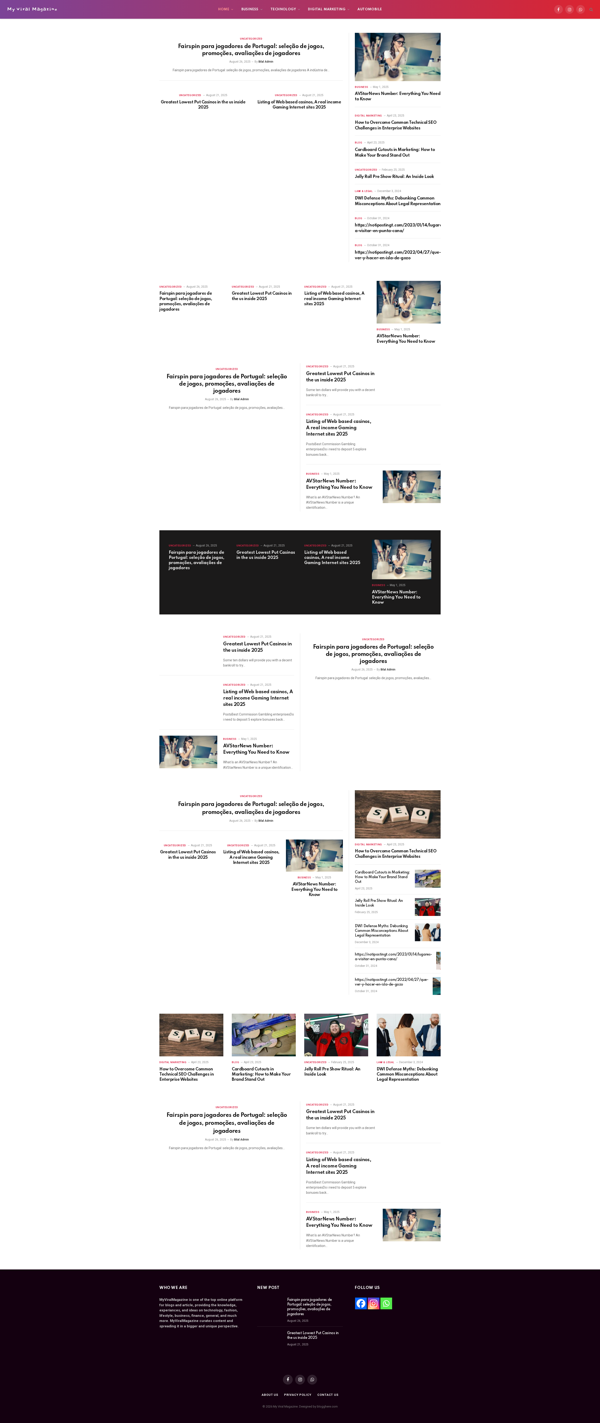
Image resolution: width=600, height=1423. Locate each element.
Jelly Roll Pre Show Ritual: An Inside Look (394, 177)
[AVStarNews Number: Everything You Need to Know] (398, 57)
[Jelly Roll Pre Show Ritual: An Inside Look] (428, 907)
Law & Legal (364, 191)
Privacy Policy (297, 1395)
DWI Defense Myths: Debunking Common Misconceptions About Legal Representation (397, 201)
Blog (358, 142)
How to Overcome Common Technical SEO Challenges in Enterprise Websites (395, 125)
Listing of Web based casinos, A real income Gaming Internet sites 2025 (299, 104)
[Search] (591, 9)
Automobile (369, 9)
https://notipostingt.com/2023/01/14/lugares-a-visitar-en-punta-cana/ (400, 228)
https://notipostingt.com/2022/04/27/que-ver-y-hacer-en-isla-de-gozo (398, 255)
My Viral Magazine (32, 9)
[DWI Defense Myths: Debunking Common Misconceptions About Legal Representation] (428, 932)
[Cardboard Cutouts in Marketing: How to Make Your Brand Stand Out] (428, 879)
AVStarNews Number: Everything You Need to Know (397, 96)
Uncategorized (251, 38)
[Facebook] (361, 1303)
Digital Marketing (326, 9)
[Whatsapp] (386, 1303)
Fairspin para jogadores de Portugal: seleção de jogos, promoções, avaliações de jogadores (251, 50)
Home (223, 9)
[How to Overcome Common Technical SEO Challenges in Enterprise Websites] (398, 814)
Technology (283, 9)
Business (250, 9)
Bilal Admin (266, 61)
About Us (270, 1395)
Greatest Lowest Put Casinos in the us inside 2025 (203, 104)
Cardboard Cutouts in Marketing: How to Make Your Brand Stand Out (395, 153)
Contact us (327, 1395)
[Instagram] (373, 1303)
